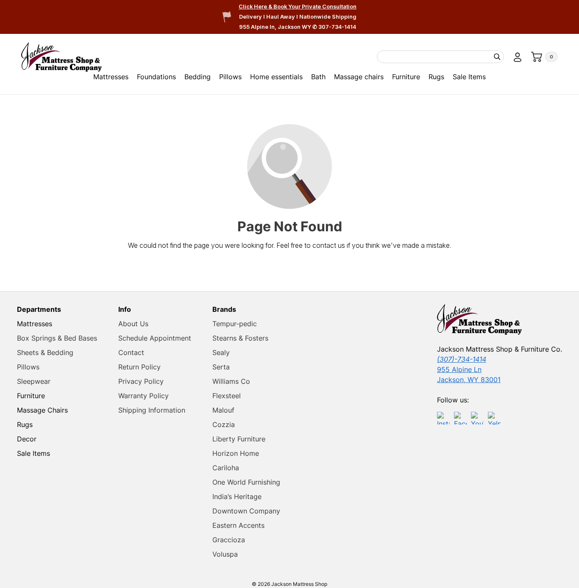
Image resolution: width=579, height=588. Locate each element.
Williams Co (231, 381)
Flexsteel (226, 395)
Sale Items (469, 76)
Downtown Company (246, 511)
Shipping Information (151, 410)
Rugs (436, 76)
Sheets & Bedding (45, 352)
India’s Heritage (237, 496)
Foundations (156, 76)
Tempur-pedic (234, 323)
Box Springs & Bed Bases (57, 338)
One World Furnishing (246, 482)
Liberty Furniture (238, 439)
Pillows (230, 76)
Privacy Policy (141, 381)
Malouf (223, 410)
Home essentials (276, 76)
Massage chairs (359, 76)
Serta (221, 367)
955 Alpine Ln (459, 369)
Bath (318, 76)
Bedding (197, 76)
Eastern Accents (238, 525)
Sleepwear (33, 381)
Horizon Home (235, 453)
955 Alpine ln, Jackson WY (275, 27)
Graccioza (228, 539)
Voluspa (225, 554)
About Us (133, 323)
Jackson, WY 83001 (469, 379)
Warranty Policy (143, 395)
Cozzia (223, 424)
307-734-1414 (337, 27)
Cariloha (225, 467)
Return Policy (139, 367)
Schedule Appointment (154, 338)
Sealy (221, 352)
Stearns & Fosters (240, 338)
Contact (131, 352)
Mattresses (110, 76)
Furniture (406, 76)
